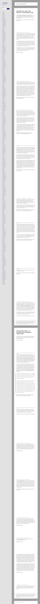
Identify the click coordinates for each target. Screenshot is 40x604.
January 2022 (3, 76)
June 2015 (3, 169)
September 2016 (4, 151)
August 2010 (3, 237)
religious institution (25, 595)
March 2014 (3, 186)
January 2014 (3, 189)
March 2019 (3, 116)
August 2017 (3, 138)
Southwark (22, 323)
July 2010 (3, 238)
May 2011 (3, 226)
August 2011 (3, 223)
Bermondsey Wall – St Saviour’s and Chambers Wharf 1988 (23, 332)
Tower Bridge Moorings (29, 323)
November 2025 (4, 22)
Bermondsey (29, 594)
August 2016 (3, 152)
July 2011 (3, 224)
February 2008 (4, 272)
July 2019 (3, 111)
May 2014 (3, 184)
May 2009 (3, 254)
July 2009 (3, 252)
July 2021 (3, 83)
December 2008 (4, 260)
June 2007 (3, 281)
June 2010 (3, 239)
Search (8, 8)
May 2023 (3, 57)
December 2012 (4, 204)
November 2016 (4, 149)
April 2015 (3, 171)
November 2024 (4, 36)
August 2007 (3, 279)
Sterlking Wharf (25, 596)
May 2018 (3, 128)
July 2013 (3, 196)
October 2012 (3, 206)
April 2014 (3, 185)
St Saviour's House (21, 596)
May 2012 (3, 212)
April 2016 (3, 157)
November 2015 (4, 163)
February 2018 (4, 131)
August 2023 (3, 54)
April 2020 (3, 101)
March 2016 (3, 158)
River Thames (19, 323)
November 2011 (4, 219)
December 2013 (4, 190)
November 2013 (4, 191)
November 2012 (4, 205)
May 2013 (3, 198)
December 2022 (4, 63)
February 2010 (4, 244)
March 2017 (3, 144)
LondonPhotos (22, 594)
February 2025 (4, 33)
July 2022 (3, 69)
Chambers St (24, 321)
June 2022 (3, 70)
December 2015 (4, 162)
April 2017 (3, 143)
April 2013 (3, 199)
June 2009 (3, 253)
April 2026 (3, 16)
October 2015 (3, 164)
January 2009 (3, 259)
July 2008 (3, 266)
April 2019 (3, 115)
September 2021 (4, 81)
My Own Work (25, 594)
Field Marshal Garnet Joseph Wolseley (25, 305)
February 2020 (4, 103)
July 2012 (3, 210)
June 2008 (3, 267)
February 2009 (4, 258)
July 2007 (3, 280)
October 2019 (3, 108)
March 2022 (3, 74)
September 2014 (4, 179)
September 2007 (4, 278)
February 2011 (4, 230)
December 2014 (4, 176)
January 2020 (3, 104)
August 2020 (3, 96)
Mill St (24, 322)
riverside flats (32, 595)
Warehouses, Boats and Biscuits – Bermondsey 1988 (24, 11)
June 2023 (3, 56)
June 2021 (3, 84)
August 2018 (3, 124)
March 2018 (3, 130)
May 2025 (3, 29)
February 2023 (4, 61)
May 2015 (3, 170)
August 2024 (3, 40)
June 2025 (3, 28)
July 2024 (3, 41)
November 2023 (4, 50)
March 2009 (3, 257)
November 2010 (4, 233)
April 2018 (3, 129)
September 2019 (4, 109)
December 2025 (4, 21)
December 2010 (4, 232)
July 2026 (3, 13)
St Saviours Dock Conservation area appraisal (26, 358)
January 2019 (3, 118)
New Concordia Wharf (27, 322)
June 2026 (3, 14)
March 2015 (3, 172)
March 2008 (3, 271)
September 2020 (4, 95)
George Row (30, 321)
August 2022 (3, 68)
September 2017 (4, 137)
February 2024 (4, 47)
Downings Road (27, 321)
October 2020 (3, 94)
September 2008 (4, 264)
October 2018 (3, 122)
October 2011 (3, 220)
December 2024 (4, 35)
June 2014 (3, 183)
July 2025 (3, 27)
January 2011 (3, 231)
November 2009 (4, 247)
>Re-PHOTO (4, 3)
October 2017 (3, 136)
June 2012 (3, 211)
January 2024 (3, 48)
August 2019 (3, 110)
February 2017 (4, 145)
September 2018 (4, 123)
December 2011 (4, 218)
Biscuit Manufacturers (20, 321)
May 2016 (3, 156)
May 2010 (3, 240)
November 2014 (4, 177)
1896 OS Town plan (21, 480)
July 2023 (3, 55)
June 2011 (3, 225)
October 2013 (3, 192)
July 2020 (3, 97)
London (19, 322)
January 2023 (3, 62)
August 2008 (3, 265)
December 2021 (4, 77)
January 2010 (3, 245)
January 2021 (3, 90)
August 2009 (3, 251)
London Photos (21, 322)
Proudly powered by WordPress (19, 602)
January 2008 (3, 273)
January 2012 (3, 217)
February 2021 (4, 89)
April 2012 (3, 213)
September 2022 (4, 67)
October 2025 (3, 23)
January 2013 (3, 203)
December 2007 (4, 274)
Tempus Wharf (28, 596)
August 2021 (3, 82)
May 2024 (3, 43)
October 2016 (3, 150)
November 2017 (4, 135)
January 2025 (3, 34)
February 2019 (4, 117)
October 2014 (3, 178)
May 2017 (3, 142)
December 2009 (4, 246)
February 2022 (4, 75)
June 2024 (3, 42)
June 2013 (3, 197)
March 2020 (3, 102)
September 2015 (4, 165)
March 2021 (3, 88)
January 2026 (3, 20)
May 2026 (3, 15)
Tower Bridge (25, 323)
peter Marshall (31, 322)
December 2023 (4, 49)
